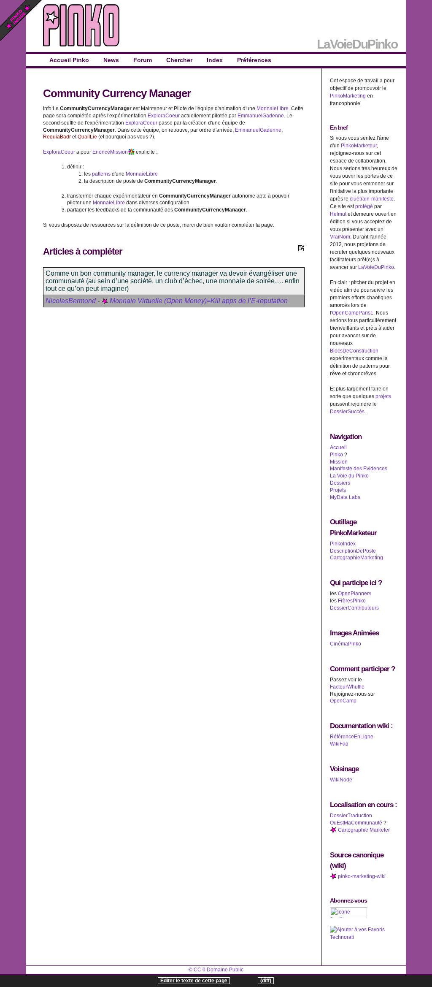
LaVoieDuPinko (376, 267)
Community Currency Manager (117, 93)
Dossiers (340, 483)
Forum (142, 60)
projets (383, 396)
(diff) (265, 981)
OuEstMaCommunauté (356, 823)
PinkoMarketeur (359, 146)
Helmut (338, 214)
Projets (338, 490)
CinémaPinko (345, 644)
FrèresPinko (352, 601)
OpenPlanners (354, 594)
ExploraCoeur (164, 116)
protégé (364, 206)
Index (215, 60)
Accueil (338, 447)
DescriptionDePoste (353, 551)
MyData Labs (345, 497)
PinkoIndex (343, 544)
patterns (101, 174)
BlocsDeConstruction (354, 351)
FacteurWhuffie (347, 687)
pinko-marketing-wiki (361, 876)
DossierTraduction (351, 816)
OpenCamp (343, 701)
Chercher (179, 60)
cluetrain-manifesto (372, 199)
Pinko (336, 455)
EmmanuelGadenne (261, 116)
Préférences (254, 60)
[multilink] (131, 152)
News (111, 60)
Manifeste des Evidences (358, 469)
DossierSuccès (347, 412)
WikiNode (341, 780)
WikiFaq (339, 744)
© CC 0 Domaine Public (216, 970)
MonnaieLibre (272, 108)
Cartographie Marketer (363, 830)
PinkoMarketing (348, 96)
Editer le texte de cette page (193, 981)
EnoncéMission (110, 152)
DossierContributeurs (354, 608)
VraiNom (340, 237)
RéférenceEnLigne (351, 737)
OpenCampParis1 (352, 313)
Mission (339, 462)
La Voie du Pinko (349, 476)
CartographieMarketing (356, 558)
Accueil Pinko (69, 60)
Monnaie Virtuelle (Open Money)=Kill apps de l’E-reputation (198, 300)
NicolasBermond (71, 300)
